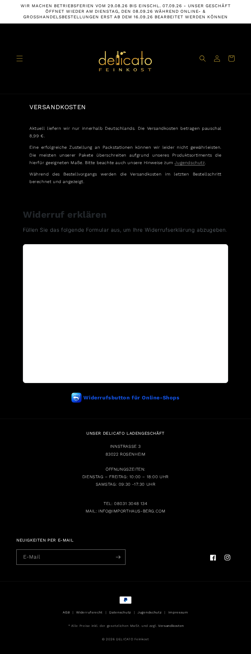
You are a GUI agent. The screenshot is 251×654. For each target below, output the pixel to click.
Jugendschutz (190, 162)
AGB (66, 612)
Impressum (178, 612)
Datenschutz (120, 612)
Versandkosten (171, 626)
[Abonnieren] (118, 557)
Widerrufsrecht (89, 612)
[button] (19, 58)
